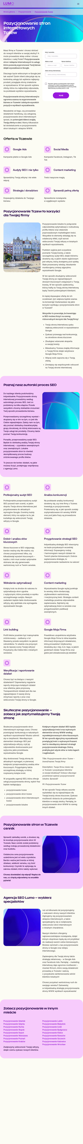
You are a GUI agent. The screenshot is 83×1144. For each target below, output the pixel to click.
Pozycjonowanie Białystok (53, 1024)
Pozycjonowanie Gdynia (14, 1024)
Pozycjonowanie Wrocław (53, 1044)
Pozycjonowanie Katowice (54, 1041)
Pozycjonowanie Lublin (52, 1021)
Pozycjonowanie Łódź (52, 1027)
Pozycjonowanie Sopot (13, 1033)
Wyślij (61, 95)
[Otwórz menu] (78, 4)
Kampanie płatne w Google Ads (17, 157)
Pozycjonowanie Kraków (14, 1041)
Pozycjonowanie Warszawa (15, 1035)
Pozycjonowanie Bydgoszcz (54, 1030)
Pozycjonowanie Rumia (13, 1027)
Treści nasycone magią (54, 177)
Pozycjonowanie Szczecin (53, 1038)
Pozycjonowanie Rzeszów (53, 1035)
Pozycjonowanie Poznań (14, 1038)
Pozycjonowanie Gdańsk (14, 1021)
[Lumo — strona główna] (8, 4)
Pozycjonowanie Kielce (52, 1033)
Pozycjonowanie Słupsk (14, 1030)
